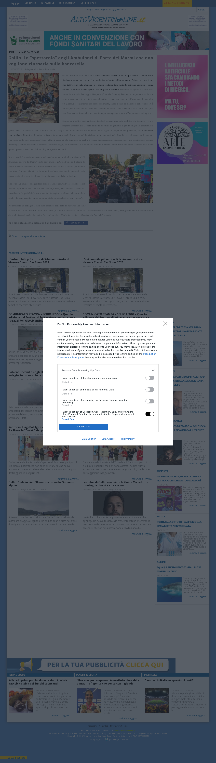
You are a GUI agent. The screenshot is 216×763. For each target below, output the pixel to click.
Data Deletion (89, 438)
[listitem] (108, 370)
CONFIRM (83, 426)
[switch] (149, 378)
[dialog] (108, 381)
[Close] (166, 324)
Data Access (108, 438)
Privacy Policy (127, 438)
